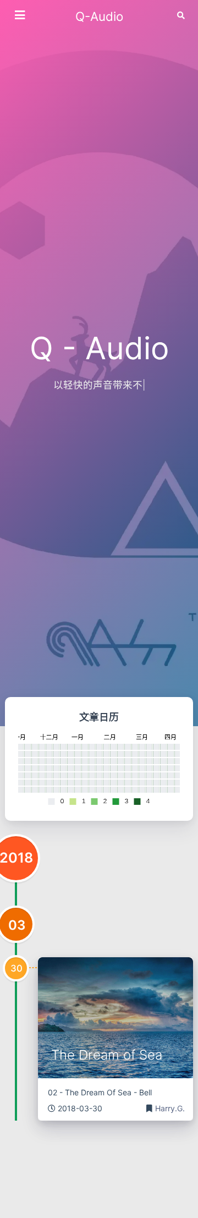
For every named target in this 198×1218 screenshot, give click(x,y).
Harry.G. (170, 1108)
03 (17, 925)
